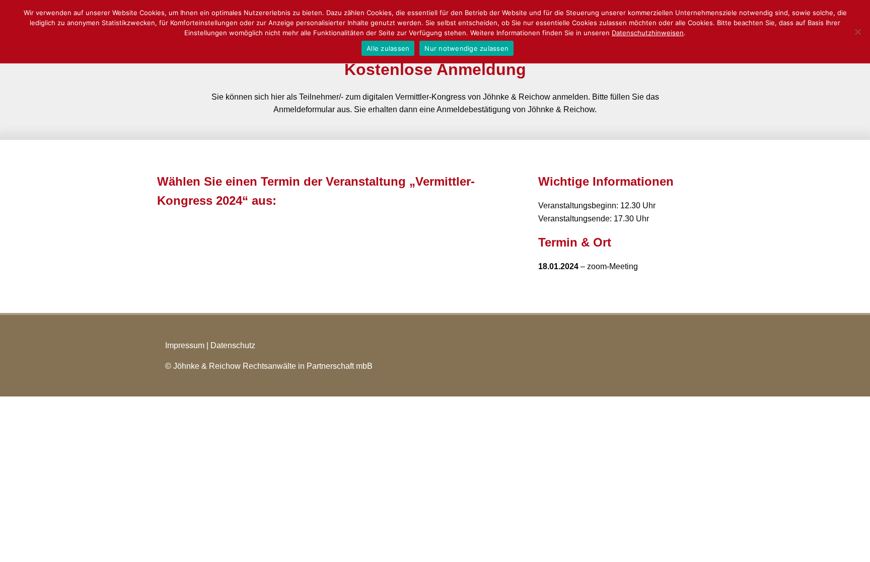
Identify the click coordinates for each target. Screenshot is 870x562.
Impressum (184, 345)
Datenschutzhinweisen (648, 33)
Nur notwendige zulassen (466, 48)
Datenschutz (232, 345)
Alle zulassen (388, 48)
